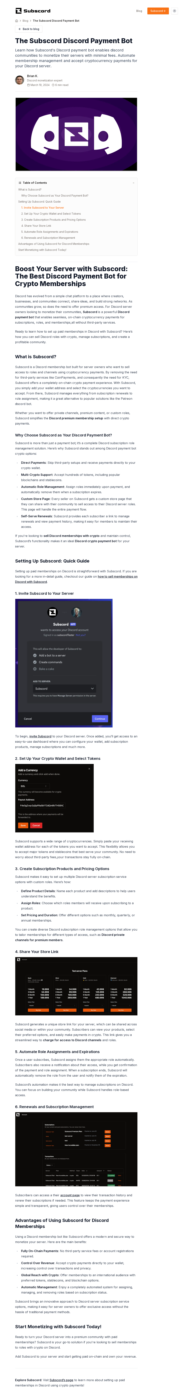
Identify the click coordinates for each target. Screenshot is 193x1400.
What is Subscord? (29, 189)
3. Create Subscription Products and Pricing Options (53, 219)
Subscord (156, 10)
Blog (139, 10)
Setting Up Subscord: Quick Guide (39, 201)
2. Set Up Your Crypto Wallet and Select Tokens (51, 213)
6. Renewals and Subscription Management (48, 237)
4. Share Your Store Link (36, 225)
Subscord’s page (61, 1380)
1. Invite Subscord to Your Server (42, 207)
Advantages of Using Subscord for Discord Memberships (53, 243)
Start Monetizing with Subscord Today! (42, 249)
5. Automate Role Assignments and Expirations (49, 231)
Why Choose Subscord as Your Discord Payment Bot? (54, 195)
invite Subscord (40, 736)
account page (70, 1195)
